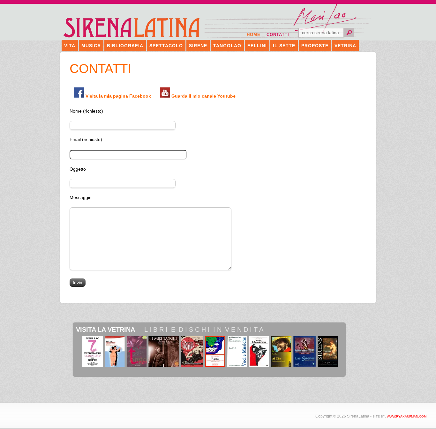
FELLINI (257, 45)
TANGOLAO (227, 45)
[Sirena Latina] (131, 37)
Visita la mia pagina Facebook (118, 96)
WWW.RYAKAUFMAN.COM (406, 416)
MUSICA (91, 45)
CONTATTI (278, 34)
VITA (69, 45)
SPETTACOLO (166, 45)
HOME (253, 34)
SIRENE (198, 45)
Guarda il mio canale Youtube (203, 96)
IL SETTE (284, 45)
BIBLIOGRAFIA (125, 45)
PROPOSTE (314, 45)
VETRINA (345, 45)
